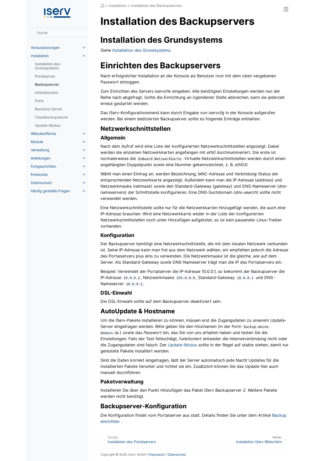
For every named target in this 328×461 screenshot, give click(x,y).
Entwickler (39, 174)
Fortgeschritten (43, 166)
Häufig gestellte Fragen (50, 191)
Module (37, 142)
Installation (40, 55)
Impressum (157, 454)
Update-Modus (47, 125)
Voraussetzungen (45, 47)
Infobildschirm (46, 92)
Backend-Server (48, 109)
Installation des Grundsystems (47, 66)
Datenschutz (41, 182)
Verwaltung (40, 150)
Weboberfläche (43, 133)
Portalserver (45, 76)
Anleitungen (40, 158)
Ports (39, 101)
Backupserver (47, 84)
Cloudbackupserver (51, 117)
